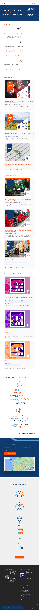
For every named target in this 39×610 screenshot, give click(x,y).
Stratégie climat (10, 303)
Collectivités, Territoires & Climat (26, 599)
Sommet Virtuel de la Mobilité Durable (14, 50)
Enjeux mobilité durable (14, 104)
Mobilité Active (21, 104)
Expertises (22, 592)
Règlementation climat (16, 202)
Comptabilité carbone (8, 202)
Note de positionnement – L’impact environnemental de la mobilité (14, 261)
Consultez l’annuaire (12, 449)
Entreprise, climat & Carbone (25, 595)
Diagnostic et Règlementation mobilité (11, 300)
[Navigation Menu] (34, 3)
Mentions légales (24, 600)
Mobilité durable (25, 596)
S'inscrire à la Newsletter (12, 607)
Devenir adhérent (24, 588)
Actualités (22, 587)
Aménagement (7, 104)
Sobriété (11, 264)
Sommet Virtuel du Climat (11, 48)
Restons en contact (24, 591)
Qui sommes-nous (24, 590)
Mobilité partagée (16, 334)
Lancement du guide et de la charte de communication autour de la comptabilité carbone (18, 164)
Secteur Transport (15, 233)
